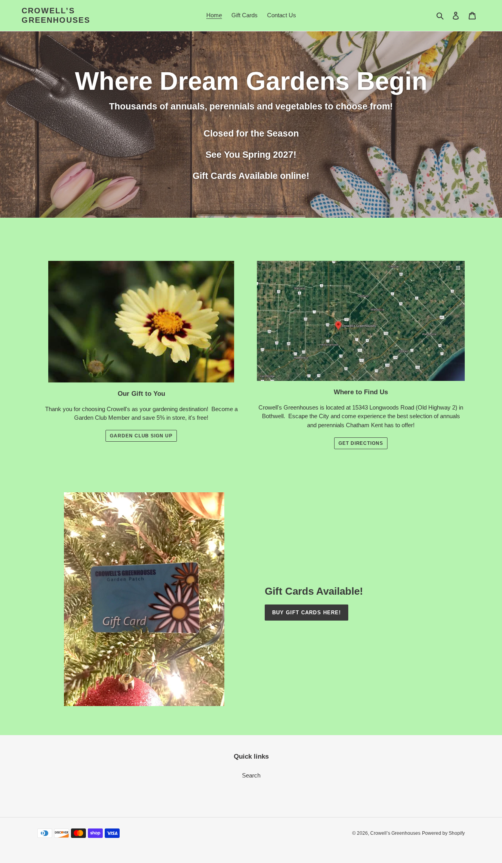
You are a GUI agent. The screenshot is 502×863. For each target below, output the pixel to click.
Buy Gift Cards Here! (306, 612)
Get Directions (360, 443)
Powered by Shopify (443, 833)
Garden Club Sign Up (141, 436)
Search (251, 775)
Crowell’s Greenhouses (56, 15)
